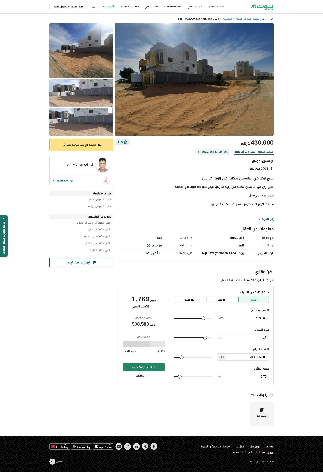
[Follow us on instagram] (127, 446)
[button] (4, 236)
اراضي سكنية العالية (100, 251)
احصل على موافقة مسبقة (143, 367)
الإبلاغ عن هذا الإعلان (78, 262)
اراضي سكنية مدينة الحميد (97, 237)
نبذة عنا (270, 446)
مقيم (253, 299)
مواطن (221, 299)
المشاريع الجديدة (130, 6)
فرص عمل (255, 446)
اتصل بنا (240, 446)
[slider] (203, 318)
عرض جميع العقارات (64, 181)
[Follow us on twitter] (145, 446)
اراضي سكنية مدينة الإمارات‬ (97, 244)
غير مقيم (189, 299)
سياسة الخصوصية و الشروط (215, 446)
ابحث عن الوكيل (216, 6)
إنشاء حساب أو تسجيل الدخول (68, 6)
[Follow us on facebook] (153, 446)
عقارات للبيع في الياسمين (98, 207)
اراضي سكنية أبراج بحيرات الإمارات (93, 223)
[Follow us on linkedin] (136, 446)
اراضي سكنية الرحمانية (99, 230)
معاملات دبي (151, 6)
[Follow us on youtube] (118, 446)
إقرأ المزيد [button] (268, 219)
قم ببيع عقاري (194, 6)
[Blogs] (109, 6)
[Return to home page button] (262, 7)
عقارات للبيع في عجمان (99, 200)
